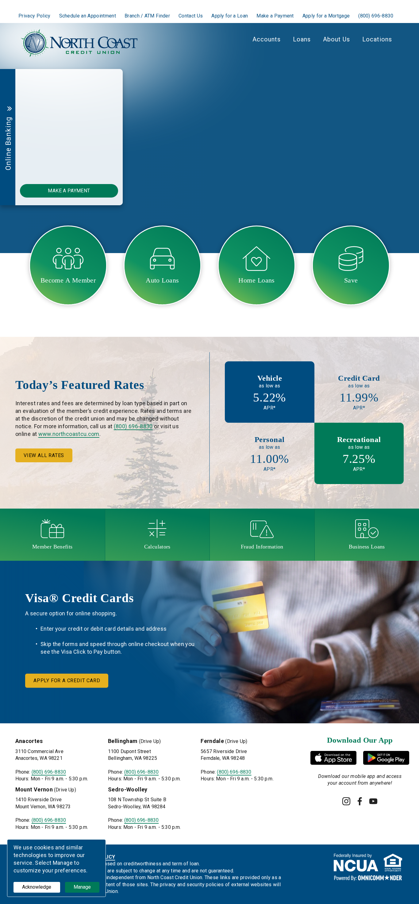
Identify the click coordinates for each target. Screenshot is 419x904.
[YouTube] (373, 801)
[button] (241, 173)
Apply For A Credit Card (66, 680)
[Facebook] (360, 801)
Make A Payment (69, 191)
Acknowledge (36, 887)
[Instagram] (346, 801)
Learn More (263, 149)
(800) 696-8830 (133, 426)
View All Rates (44, 455)
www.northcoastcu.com (68, 434)
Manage (82, 887)
